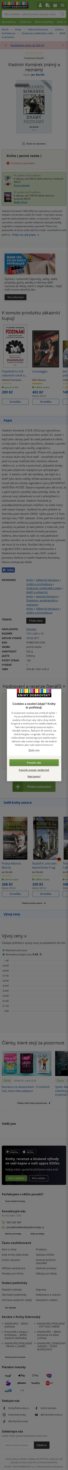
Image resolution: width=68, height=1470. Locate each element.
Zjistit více (34, 750)
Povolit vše (34, 762)
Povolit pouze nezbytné (34, 770)
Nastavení (34, 776)
